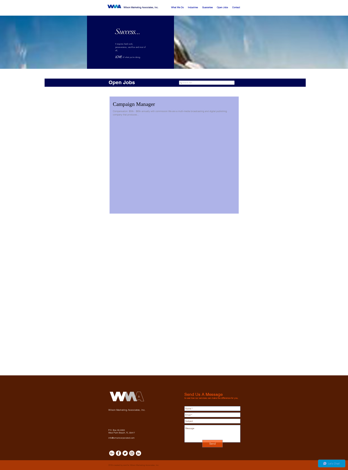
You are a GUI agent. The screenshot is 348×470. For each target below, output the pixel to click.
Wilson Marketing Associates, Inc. (141, 7)
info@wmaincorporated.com (121, 438)
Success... (127, 31)
